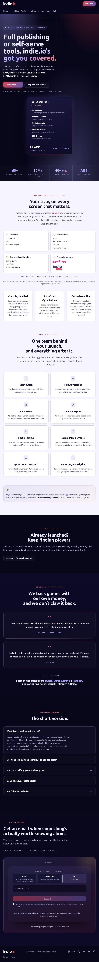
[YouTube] (83, 951)
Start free (89, 4)
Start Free (13, 85)
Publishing (15, 11)
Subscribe (49, 899)
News (48, 11)
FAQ (54, 11)
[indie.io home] (9, 3)
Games (41, 11)
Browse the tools (61, 149)
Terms (13, 957)
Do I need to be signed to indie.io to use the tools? (32, 760)
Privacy (5, 957)
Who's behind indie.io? (18, 791)
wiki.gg (65, 495)
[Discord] (73, 951)
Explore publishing (37, 85)
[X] (78, 951)
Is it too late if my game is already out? (26, 770)
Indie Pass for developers (19, 558)
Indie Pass (32, 11)
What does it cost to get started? (23, 731)
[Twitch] (94, 951)
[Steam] (68, 951)
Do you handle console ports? (21, 781)
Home (5, 11)
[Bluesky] (89, 951)
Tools (23, 11)
